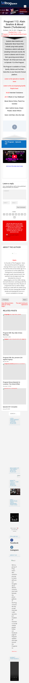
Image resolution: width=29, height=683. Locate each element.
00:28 (7, 92)
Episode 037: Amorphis (10, 407)
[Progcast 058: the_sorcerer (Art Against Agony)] (14, 347)
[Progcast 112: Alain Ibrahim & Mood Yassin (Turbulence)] (14, 35)
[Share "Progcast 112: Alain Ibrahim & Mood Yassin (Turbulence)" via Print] (14, 217)
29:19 (6, 97)
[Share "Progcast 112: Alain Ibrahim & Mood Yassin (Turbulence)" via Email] (24, 214)
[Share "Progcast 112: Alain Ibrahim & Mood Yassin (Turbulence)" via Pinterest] (13, 214)
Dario (6, 30)
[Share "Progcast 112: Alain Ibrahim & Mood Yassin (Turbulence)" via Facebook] (4, 214)
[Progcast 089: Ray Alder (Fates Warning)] (14, 322)
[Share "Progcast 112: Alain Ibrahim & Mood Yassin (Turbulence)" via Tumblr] (10, 214)
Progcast (20, 30)
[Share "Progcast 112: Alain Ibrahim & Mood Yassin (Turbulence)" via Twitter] (7, 214)
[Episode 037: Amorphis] (14, 396)
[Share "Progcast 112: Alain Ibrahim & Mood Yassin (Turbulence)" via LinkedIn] (15, 214)
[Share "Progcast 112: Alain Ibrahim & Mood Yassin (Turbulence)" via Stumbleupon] (21, 214)
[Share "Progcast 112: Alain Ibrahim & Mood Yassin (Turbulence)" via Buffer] (18, 214)
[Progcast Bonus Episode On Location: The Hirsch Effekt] (14, 371)
